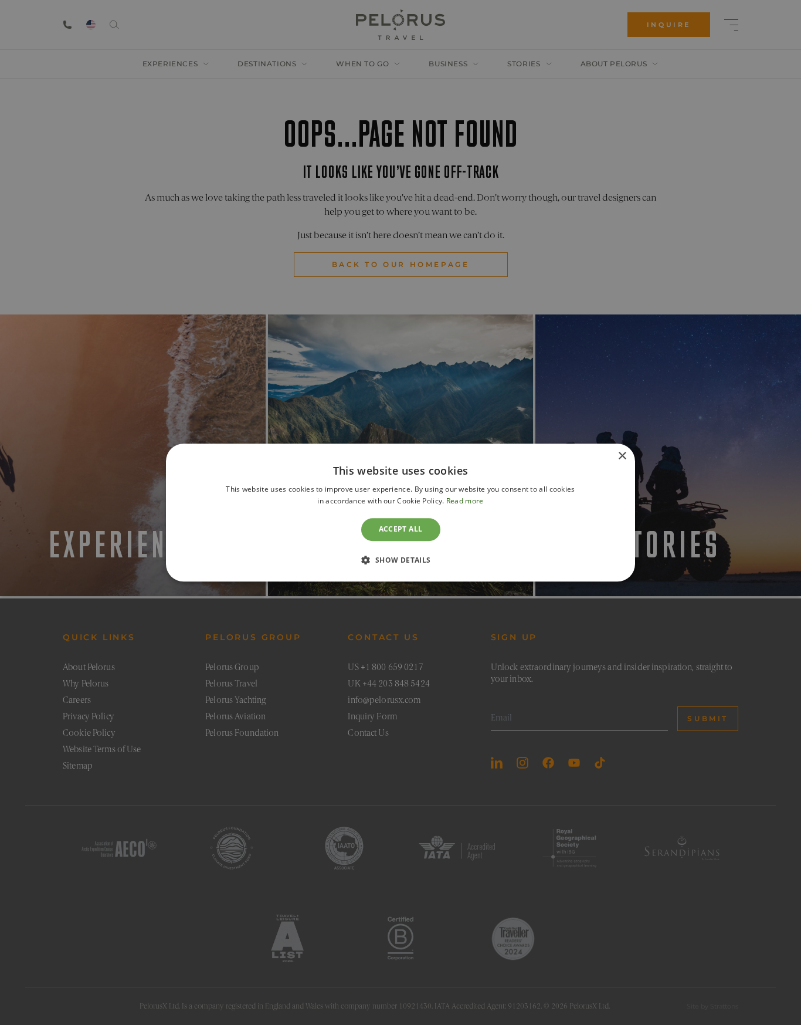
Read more (465, 501)
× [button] (621, 456)
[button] (400, 560)
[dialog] (400, 512)
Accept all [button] (401, 530)
